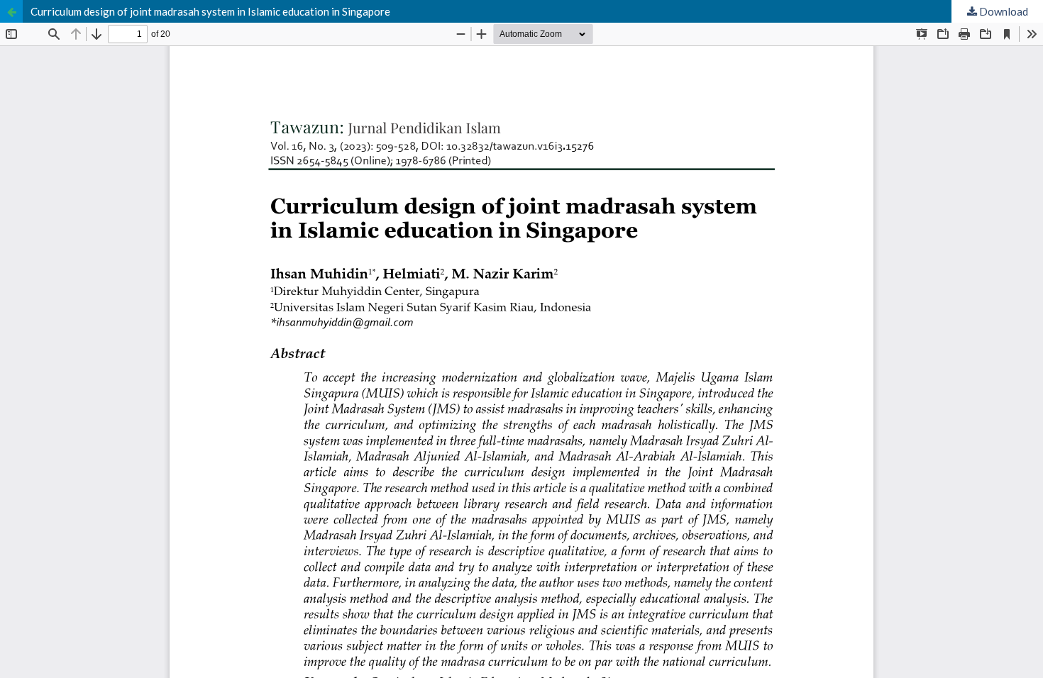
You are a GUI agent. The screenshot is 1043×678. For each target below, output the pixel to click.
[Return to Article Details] (11, 11)
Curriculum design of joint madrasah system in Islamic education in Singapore (210, 11)
